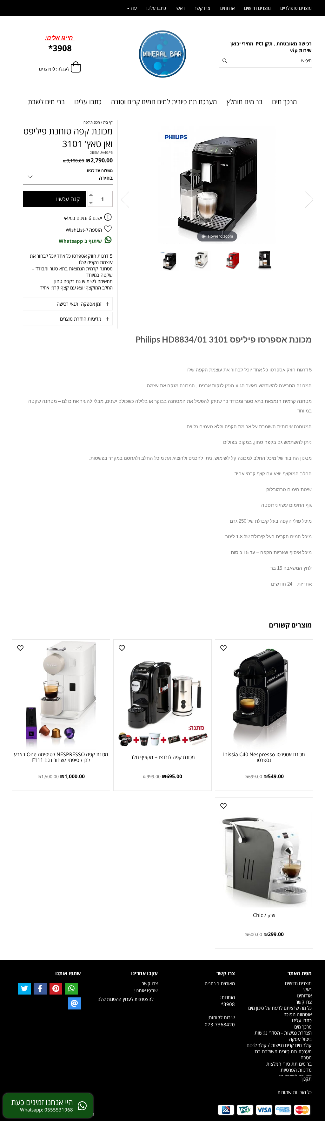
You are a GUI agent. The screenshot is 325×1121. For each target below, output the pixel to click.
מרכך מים (284, 101)
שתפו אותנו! (146, 990)
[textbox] (265, 47)
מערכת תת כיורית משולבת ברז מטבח (283, 1054)
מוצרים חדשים (257, 8)
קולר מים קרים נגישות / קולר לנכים (279, 1045)
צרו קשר (202, 8)
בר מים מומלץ (244, 101)
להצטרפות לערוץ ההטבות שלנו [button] (125, 999)
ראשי (180, 8)
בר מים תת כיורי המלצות (289, 1064)
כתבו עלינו (88, 101)
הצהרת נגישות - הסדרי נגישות (283, 1032)
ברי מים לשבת (46, 101)
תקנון (307, 1079)
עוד (133, 8)
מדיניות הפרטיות (296, 1070)
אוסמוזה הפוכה (297, 1014)
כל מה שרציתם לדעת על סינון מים (280, 1008)
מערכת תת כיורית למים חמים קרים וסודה (164, 101)
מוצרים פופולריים (296, 8)
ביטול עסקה (300, 1039)
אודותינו (227, 8)
